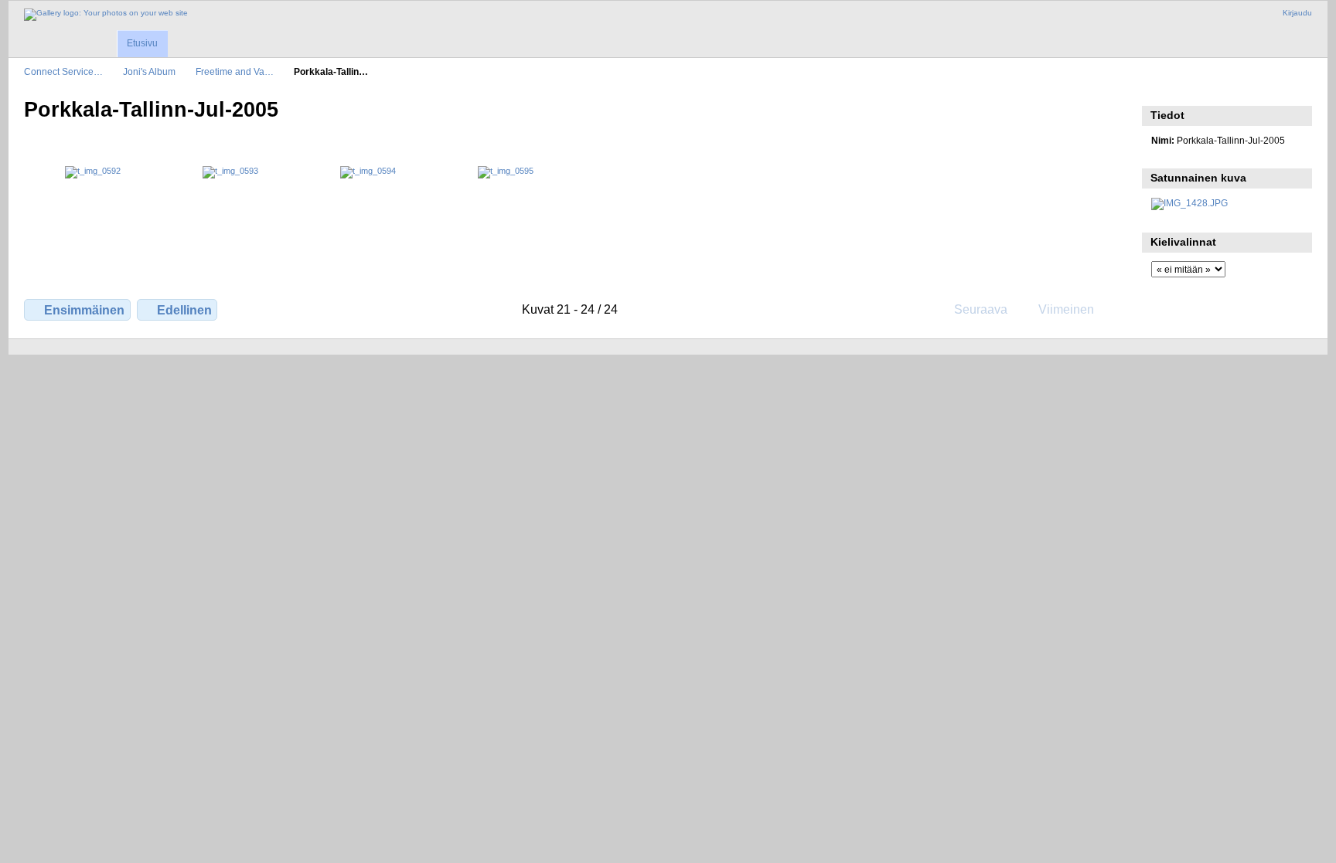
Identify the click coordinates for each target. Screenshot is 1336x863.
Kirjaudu (1297, 12)
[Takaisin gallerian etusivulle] (106, 14)
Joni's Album (149, 71)
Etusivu (142, 43)
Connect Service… (63, 71)
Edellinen (184, 310)
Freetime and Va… (235, 71)
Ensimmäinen (84, 310)
